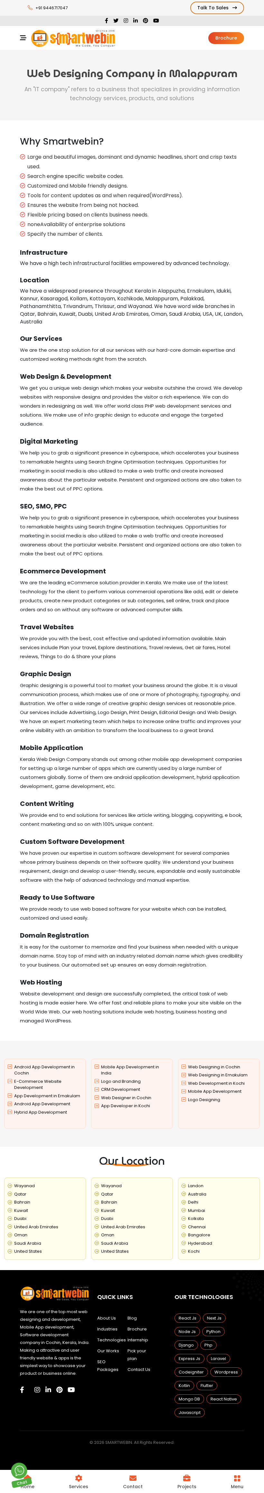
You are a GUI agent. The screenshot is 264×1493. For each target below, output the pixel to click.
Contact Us (138, 1369)
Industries (107, 1329)
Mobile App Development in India (130, 1070)
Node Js (187, 1332)
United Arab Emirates (36, 1227)
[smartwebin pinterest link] (59, 1390)
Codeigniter (191, 1372)
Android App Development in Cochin (44, 1070)
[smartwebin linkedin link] (48, 1390)
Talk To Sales (213, 7)
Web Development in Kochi (216, 1083)
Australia (197, 1194)
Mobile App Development (214, 1091)
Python (213, 1332)
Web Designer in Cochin (126, 1098)
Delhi (193, 1202)
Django (186, 1345)
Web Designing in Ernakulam (218, 1075)
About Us (106, 1318)
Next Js (214, 1318)
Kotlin (184, 1386)
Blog (132, 1318)
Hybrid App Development (40, 1112)
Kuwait (21, 1210)
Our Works (108, 1351)
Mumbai (196, 1210)
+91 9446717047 (51, 8)
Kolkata (196, 1218)
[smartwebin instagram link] (37, 1390)
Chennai (197, 1227)
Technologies (111, 1340)
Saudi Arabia (27, 1243)
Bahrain (22, 1202)
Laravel (218, 1359)
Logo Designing (204, 1100)
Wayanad (24, 1186)
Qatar (20, 1194)
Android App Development (42, 1104)
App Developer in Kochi (125, 1106)
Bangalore (199, 1235)
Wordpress (226, 1372)
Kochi (194, 1251)
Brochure (226, 38)
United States (28, 1251)
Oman (20, 1235)
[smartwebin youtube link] (71, 1390)
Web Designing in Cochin (214, 1067)
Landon (195, 1186)
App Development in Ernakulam (47, 1096)
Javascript (190, 1412)
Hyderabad (200, 1243)
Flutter (207, 1386)
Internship (137, 1340)
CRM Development (120, 1089)
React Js (187, 1318)
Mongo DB (189, 1399)
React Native (224, 1399)
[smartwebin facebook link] (22, 1390)
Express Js (189, 1359)
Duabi (20, 1218)
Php (208, 1345)
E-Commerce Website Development (37, 1084)
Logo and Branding (121, 1081)
